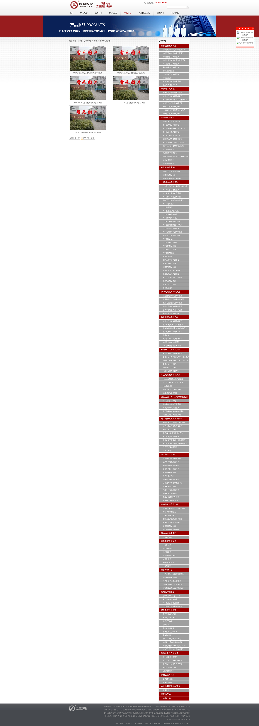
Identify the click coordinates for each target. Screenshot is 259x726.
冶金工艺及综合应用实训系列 (173, 649)
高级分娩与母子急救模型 (127, 716)
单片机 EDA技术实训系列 (172, 522)
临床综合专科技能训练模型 (172, 483)
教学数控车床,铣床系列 (171, 342)
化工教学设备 (168, 386)
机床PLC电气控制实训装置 (172, 103)
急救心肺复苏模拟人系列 (172, 458)
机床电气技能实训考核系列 (172, 321)
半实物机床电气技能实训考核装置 (175, 100)
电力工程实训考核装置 (171, 125)
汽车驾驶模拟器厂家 (163, 706)
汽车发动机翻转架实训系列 (172, 225)
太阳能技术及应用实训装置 (172, 139)
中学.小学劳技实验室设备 (172, 639)
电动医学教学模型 (169, 472)
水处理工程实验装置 (170, 393)
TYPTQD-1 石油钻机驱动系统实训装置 (131, 73)
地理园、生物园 (168, 563)
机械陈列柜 (131, 713)
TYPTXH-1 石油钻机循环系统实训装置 (88, 103)
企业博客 (160, 13)
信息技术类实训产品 (169, 504)
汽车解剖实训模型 (169, 249)
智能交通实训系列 (169, 267)
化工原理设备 (140, 713)
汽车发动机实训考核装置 (172, 221)
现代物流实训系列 (169, 368)
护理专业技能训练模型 (171, 479)
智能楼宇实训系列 (168, 167)
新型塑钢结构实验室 (170, 577)
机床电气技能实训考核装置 (172, 96)
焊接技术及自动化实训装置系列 (174, 60)
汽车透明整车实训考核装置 (172, 232)
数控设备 (166, 335)
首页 (71, 13)
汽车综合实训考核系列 (171, 190)
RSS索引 (187, 723)
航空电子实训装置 (169, 281)
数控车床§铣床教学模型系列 (173, 325)
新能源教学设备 (142, 710)
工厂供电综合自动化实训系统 (173, 411)
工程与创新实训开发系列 (172, 404)
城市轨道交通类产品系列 (172, 193)
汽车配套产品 (168, 239)
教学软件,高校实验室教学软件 (173, 642)
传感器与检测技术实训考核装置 (174, 508)
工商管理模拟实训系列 (171, 408)
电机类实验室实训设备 (171, 67)
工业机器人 (167, 690)
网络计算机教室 (168, 628)
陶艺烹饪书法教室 (169, 618)
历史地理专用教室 (169, 556)
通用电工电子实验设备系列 (172, 426)
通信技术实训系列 (169, 526)
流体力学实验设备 (154, 710)
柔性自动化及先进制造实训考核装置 (176, 361)
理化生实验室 (167, 570)
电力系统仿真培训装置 (171, 132)
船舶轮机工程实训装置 (171, 274)
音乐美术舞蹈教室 (169, 614)
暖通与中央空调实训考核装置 (173, 299)
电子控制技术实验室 (170, 599)
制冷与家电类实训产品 (170, 292)
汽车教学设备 (173, 710)
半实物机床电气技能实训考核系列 (175, 328)
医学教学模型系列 (168, 455)
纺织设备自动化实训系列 (172, 346)
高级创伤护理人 (161, 713)
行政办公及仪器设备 (169, 653)
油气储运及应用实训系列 (172, 81)
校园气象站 (167, 566)
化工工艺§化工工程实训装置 (173, 379)
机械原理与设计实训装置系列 (173, 53)
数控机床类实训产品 (169, 317)
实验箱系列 (167, 78)
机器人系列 (167, 451)
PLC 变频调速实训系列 (171, 447)
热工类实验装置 (168, 150)
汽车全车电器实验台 (170, 214)
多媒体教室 (167, 635)
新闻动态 (84, 13)
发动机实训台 (168, 256)
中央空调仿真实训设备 (171, 313)
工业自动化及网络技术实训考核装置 (176, 357)
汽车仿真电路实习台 (170, 218)
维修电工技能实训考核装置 (172, 93)
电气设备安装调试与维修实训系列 (175, 440)
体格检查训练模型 (169, 487)
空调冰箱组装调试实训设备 (172, 310)
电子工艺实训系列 (169, 430)
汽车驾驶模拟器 (184, 710)
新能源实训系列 (167, 118)
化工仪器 (121, 710)
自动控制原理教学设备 (170, 686)
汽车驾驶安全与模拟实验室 (172, 606)
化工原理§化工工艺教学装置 (173, 382)
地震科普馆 (167, 559)
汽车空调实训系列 (169, 246)
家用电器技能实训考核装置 (172, 303)
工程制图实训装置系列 (171, 57)
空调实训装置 (168, 679)
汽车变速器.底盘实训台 (171, 211)
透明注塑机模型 (168, 71)
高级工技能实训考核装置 (172, 107)
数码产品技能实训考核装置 (172, 306)
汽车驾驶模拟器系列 (170, 242)
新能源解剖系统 (168, 164)
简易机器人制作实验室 (171, 603)
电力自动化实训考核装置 (172, 136)
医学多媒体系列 (168, 476)
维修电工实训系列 (168, 89)
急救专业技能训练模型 (171, 490)
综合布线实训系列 (168, 533)
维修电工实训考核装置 (164, 716)
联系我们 (175, 13)
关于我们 (119, 723)
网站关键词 (177, 723)
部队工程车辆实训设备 (171, 260)
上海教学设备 (121, 713)
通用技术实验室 (167, 592)
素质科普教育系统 (168, 541)
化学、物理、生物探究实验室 (173, 574)
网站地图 (166, 723)
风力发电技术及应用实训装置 (173, 143)
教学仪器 (164, 710)
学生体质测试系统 (169, 668)
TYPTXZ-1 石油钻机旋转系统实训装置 (131, 103)
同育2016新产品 (167, 675)
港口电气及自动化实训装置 (172, 277)
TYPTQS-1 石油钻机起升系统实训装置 (88, 132)
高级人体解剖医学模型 (171, 497)
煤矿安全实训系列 (169, 401)
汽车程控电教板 (168, 253)
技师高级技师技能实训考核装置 (174, 110)
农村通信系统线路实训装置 (172, 519)
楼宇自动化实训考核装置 (172, 171)
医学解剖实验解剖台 (170, 494)
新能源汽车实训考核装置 (172, 235)
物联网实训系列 (168, 671)
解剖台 (106, 713)
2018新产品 (166, 694)
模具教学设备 (150, 713)
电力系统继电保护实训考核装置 (174, 128)
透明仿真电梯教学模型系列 (172, 178)
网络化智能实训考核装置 (172, 114)
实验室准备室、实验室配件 (172, 584)
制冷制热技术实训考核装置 (172, 296)
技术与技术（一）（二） (172, 596)
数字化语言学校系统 (170, 632)
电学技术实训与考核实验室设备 (174, 423)
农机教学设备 (168, 288)
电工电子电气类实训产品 (171, 419)
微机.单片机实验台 (169, 512)
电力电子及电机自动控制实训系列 (175, 444)
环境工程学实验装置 (170, 153)
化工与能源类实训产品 (170, 375)
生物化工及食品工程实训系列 (173, 588)
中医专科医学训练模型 (171, 465)
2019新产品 (166, 698)
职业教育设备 (185, 719)
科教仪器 (175, 706)
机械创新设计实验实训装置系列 (174, 50)
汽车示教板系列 (168, 204)
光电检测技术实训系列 (171, 529)
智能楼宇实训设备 (169, 175)
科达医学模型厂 (111, 710)
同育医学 (112, 713)
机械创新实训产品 (168, 46)
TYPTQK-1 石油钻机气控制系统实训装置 (88, 73)
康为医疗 (181, 706)
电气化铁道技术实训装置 (172, 270)
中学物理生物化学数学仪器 (172, 664)
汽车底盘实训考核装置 (171, 228)
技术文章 (98, 13)
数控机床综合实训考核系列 (172, 332)
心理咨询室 (167, 625)
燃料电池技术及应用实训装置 (173, 146)
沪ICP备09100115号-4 (147, 706)
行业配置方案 (144, 13)
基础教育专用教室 (168, 610)
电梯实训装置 (168, 682)
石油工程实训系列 (169, 284)
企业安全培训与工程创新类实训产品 (174, 399)
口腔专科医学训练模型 (171, 469)
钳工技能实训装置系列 (171, 64)
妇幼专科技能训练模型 (171, 462)
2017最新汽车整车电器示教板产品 (175, 186)
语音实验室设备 (168, 515)
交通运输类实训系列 (169, 182)
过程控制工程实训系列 (171, 74)
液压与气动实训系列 (170, 85)
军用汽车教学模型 (169, 263)
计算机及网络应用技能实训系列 (174, 646)
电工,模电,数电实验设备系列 (173, 433)
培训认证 (148, 723)
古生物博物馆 (168, 549)
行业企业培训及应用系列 (172, 415)
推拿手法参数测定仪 (174, 713)
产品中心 (128, 13)
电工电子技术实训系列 (171, 437)
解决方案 (113, 13)
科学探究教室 (168, 621)
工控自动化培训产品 (170, 364)
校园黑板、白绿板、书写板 (172, 661)
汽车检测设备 (168, 207)
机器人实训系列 (168, 160)
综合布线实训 (168, 537)
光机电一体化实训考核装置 (172, 354)
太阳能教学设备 (130, 710)
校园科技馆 (167, 545)
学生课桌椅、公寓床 (170, 657)
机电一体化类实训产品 (170, 350)
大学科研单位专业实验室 (172, 581)
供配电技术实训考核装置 (172, 121)
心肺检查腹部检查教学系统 (145, 716)
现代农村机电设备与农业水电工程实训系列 (176, 158)
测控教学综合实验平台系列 (172, 339)
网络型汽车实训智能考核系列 (173, 200)
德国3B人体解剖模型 (170, 501)
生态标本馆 (167, 552)
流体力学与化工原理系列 (172, 389)
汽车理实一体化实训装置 (172, 197)
